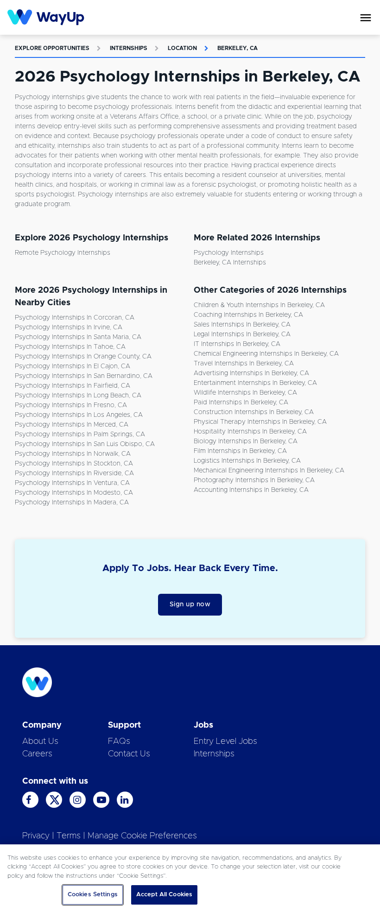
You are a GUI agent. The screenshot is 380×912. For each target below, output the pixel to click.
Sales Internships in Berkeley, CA (242, 324)
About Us (40, 741)
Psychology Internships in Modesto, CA (74, 493)
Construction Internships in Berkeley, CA (254, 412)
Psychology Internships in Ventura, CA (72, 483)
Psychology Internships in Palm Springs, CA (80, 434)
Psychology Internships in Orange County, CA (83, 356)
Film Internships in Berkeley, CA (240, 451)
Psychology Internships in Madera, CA (72, 502)
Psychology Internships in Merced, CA (71, 424)
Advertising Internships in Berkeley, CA (251, 373)
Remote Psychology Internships (62, 253)
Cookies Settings (93, 895)
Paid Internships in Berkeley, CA (241, 402)
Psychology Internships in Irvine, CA (68, 327)
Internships (128, 48)
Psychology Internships (229, 253)
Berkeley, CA (237, 48)
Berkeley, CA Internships (230, 262)
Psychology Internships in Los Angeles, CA (79, 415)
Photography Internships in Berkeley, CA (254, 480)
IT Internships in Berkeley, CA (237, 344)
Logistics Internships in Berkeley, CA (247, 461)
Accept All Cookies (164, 895)
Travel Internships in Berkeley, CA (244, 363)
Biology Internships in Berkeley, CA (246, 441)
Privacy (36, 836)
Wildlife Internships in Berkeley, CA (245, 393)
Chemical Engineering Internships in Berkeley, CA (266, 354)
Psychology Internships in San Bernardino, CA (83, 376)
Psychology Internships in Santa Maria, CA (78, 337)
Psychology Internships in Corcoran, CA (74, 317)
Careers (37, 754)
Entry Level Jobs (225, 741)
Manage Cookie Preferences (142, 836)
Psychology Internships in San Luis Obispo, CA (85, 444)
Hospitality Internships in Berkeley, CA (250, 431)
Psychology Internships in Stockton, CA (74, 463)
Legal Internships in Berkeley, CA (242, 334)
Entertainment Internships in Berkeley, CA (255, 383)
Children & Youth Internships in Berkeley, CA (259, 305)
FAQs (119, 741)
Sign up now (190, 604)
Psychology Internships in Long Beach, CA (78, 395)
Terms (69, 836)
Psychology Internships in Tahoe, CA (70, 347)
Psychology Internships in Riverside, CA (74, 473)
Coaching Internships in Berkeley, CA (248, 315)
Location (182, 48)
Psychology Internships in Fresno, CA (71, 405)
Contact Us (129, 754)
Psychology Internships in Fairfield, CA (72, 386)
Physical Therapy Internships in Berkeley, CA (260, 422)
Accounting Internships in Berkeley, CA (251, 490)
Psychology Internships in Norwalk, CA (73, 454)
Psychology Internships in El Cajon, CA (72, 366)
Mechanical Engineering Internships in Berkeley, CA (269, 470)
